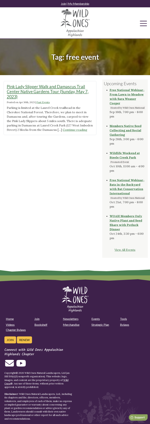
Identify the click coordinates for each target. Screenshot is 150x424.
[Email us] (9, 365)
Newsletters (70, 318)
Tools (123, 318)
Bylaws (124, 324)
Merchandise (71, 324)
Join (63, 3)
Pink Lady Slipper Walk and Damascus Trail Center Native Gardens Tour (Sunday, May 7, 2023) (48, 91)
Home (10, 318)
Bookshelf (40, 324)
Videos (10, 324)
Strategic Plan (100, 324)
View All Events (125, 250)
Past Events (43, 102)
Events (95, 318)
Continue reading (75, 130)
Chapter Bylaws (16, 329)
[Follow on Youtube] (21, 365)
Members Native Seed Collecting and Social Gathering (125, 130)
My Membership (78, 3)
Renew (24, 340)
